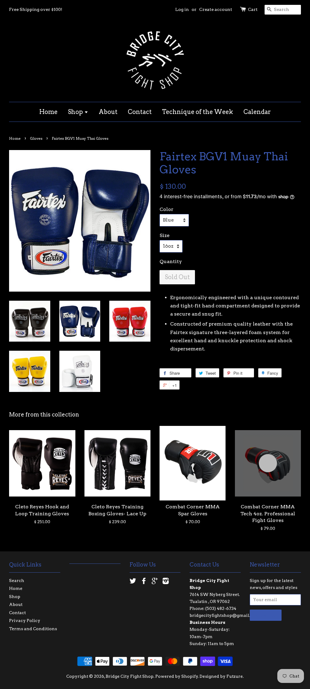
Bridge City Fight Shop (129, 676)
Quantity (171, 261)
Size (165, 235)
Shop (76, 111)
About (108, 111)
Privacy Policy (24, 620)
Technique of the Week (197, 111)
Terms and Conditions (33, 628)
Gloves (36, 138)
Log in (182, 9)
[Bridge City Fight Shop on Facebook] (143, 582)
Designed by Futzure (221, 676)
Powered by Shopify (176, 676)
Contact (140, 111)
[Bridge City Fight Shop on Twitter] (133, 582)
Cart (253, 9)
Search (16, 580)
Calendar (257, 111)
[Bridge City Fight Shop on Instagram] (165, 582)
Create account (215, 9)
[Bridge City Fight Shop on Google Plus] (154, 582)
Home (48, 111)
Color (166, 209)
